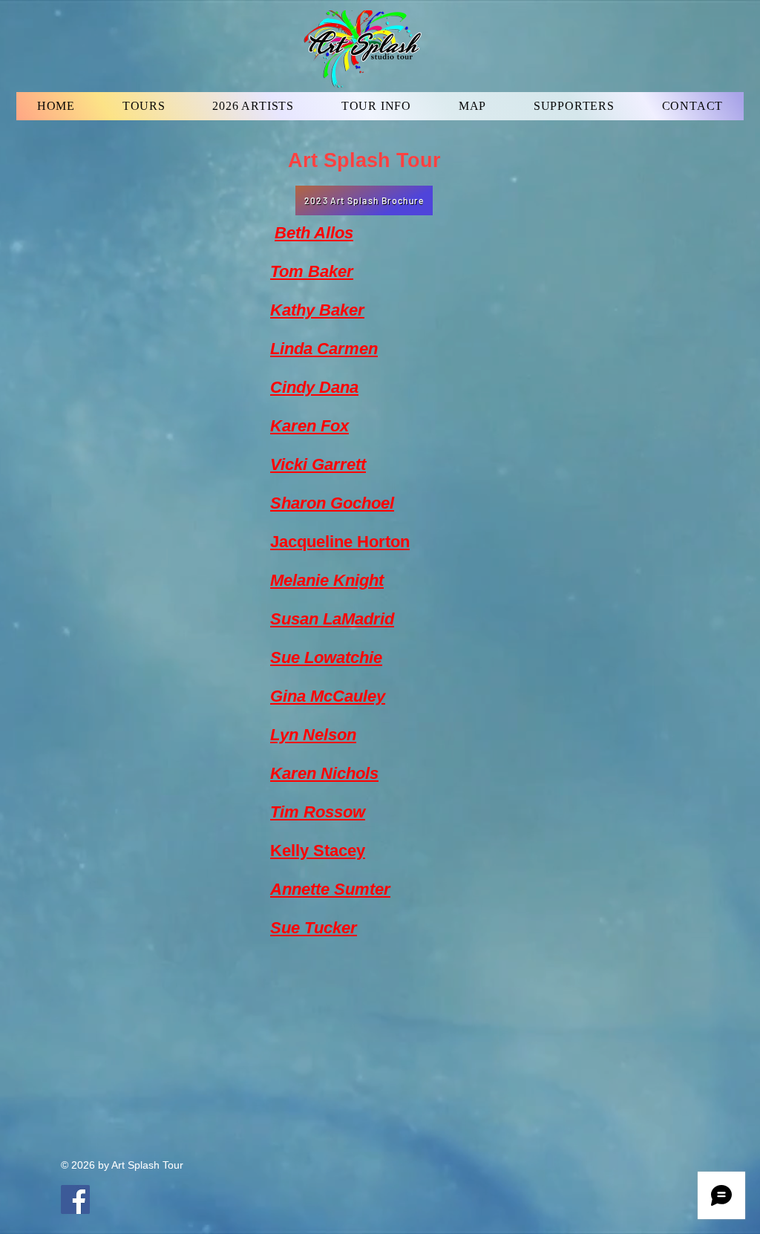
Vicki (288, 464)
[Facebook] (75, 1199)
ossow (340, 812)
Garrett (336, 464)
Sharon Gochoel (332, 503)
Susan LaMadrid (332, 619)
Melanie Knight (327, 580)
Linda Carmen (324, 348)
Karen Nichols (324, 773)
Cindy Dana (314, 387)
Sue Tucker (313, 927)
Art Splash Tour (364, 160)
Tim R (292, 812)
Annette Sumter (330, 889)
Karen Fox (309, 426)
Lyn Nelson (313, 734)
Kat (283, 310)
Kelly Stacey (317, 850)
